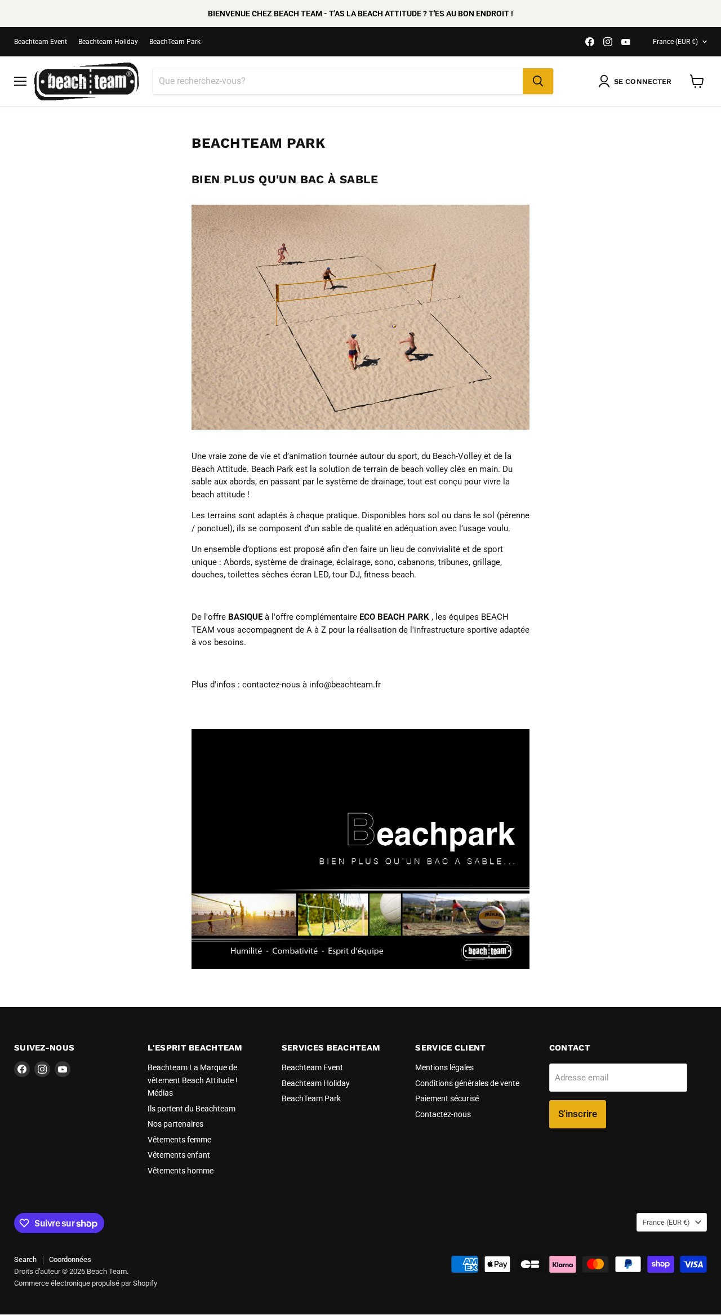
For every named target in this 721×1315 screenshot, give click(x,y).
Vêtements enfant (179, 1154)
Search (25, 1259)
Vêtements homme (180, 1170)
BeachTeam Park (175, 42)
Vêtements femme (179, 1139)
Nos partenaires (175, 1123)
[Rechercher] (538, 81)
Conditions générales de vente (467, 1083)
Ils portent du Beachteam (191, 1108)
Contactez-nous (443, 1114)
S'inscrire (577, 1113)
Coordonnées (70, 1259)
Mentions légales (444, 1067)
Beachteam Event (40, 42)
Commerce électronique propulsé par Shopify (85, 1283)
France (675, 42)
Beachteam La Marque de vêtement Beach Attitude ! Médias (193, 1080)
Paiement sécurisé (447, 1098)
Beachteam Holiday (108, 42)
